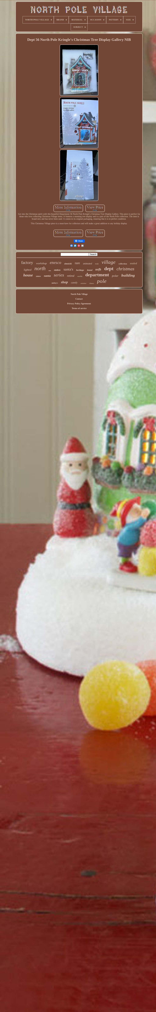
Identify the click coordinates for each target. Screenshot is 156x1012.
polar (115, 275)
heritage (80, 270)
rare (77, 263)
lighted (27, 269)
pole (101, 281)
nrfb (98, 269)
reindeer (83, 283)
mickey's (55, 283)
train (97, 264)
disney (91, 283)
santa (47, 275)
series (59, 274)
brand (89, 270)
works (79, 276)
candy (74, 282)
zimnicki (68, 264)
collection (123, 264)
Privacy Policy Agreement (79, 303)
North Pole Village (79, 294)
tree (50, 270)
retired (70, 275)
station (57, 270)
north (40, 268)
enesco (55, 262)
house (28, 275)
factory (27, 262)
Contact (79, 299)
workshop (41, 263)
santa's (68, 269)
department (97, 274)
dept (108, 268)
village (108, 262)
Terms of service (79, 308)
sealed (133, 263)
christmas (125, 268)
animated (87, 263)
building (128, 275)
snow (38, 276)
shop (64, 282)
